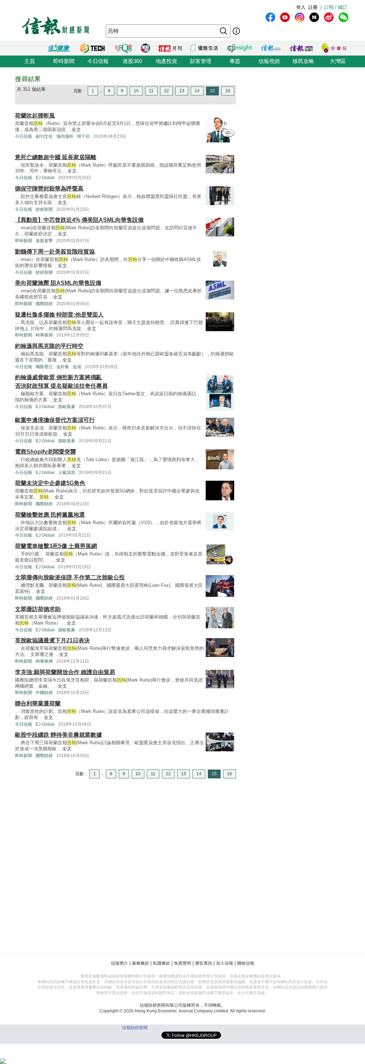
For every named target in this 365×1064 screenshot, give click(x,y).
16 (227, 90)
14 (197, 90)
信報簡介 (119, 963)
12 (166, 90)
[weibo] (329, 17)
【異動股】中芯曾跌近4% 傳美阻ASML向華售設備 (79, 220)
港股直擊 (44, 240)
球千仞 (83, 136)
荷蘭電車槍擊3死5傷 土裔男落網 (56, 546)
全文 (76, 129)
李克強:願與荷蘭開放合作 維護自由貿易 (65, 672)
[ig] (299, 17)
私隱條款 (161, 963)
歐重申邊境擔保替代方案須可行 (55, 420)
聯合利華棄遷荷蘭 (38, 703)
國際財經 (44, 303)
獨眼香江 (44, 366)
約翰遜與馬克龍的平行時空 (49, 346)
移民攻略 (303, 61)
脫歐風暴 (66, 406)
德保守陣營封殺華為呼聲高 (49, 189)
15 (212, 90)
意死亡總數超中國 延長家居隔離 (55, 157)
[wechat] (343, 17)
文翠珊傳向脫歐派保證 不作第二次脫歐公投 (70, 577)
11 (151, 90)
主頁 (29, 61)
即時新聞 (63, 61)
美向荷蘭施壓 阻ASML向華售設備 (58, 283)
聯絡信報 (245, 963)
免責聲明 (182, 963)
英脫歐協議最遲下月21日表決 (52, 640)
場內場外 (64, 136)
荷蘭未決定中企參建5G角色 (50, 483)
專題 (235, 61)
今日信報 (98, 61)
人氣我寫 (66, 472)
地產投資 (166, 61)
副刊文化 (44, 136)
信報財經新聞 (135, 1027)
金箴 (77, 366)
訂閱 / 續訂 (335, 7)
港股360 (132, 61)
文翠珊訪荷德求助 (38, 609)
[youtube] (285, 17)
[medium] (314, 17)
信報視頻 (269, 61)
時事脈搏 (44, 335)
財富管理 (200, 61)
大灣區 (338, 61)
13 (181, 90)
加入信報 (224, 963)
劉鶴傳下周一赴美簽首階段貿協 (55, 252)
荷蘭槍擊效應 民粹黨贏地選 (50, 515)
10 (136, 90)
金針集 (62, 366)
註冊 (313, 7)
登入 (300, 7)
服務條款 (140, 963)
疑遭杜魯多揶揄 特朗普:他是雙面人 (59, 315)
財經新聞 (44, 209)
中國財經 (44, 692)
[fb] (270, 17)
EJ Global (45, 177)
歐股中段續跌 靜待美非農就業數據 (58, 735)
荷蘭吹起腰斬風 (35, 116)
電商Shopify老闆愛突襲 (45, 452)
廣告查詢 (203, 963)
